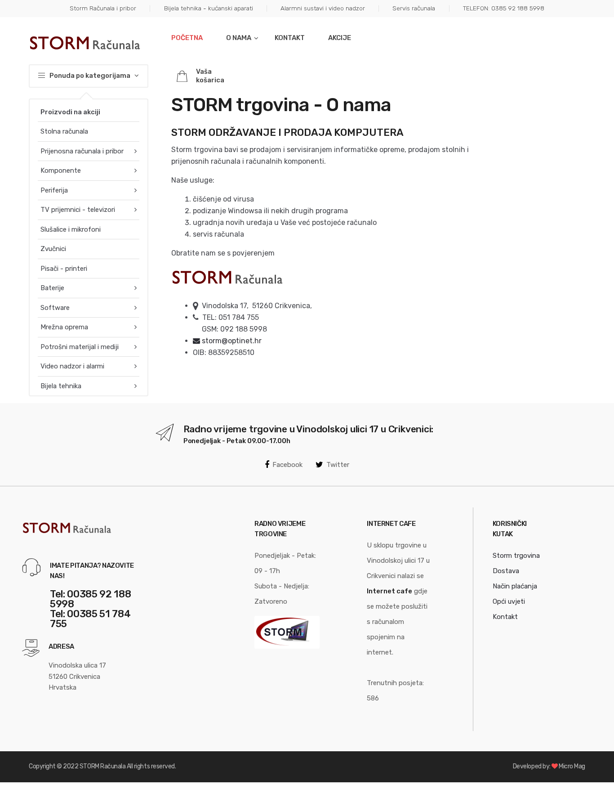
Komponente (60, 170)
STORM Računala (102, 766)
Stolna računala (64, 131)
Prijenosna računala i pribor (82, 151)
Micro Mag (572, 766)
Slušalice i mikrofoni (70, 229)
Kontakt (290, 38)
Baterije (52, 288)
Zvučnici (53, 249)
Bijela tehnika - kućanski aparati (208, 8)
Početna (187, 38)
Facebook (287, 465)
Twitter (337, 465)
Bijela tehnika (60, 386)
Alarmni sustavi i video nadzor (322, 8)
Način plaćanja (515, 586)
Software (55, 308)
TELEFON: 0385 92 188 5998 (503, 8)
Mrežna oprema (64, 327)
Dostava (506, 571)
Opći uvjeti (509, 601)
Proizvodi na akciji (70, 112)
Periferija (54, 190)
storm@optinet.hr (231, 340)
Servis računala (413, 8)
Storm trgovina (516, 556)
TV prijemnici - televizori (77, 210)
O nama (238, 38)
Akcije (339, 38)
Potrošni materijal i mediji (79, 347)
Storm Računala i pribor (103, 8)
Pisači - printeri (63, 269)
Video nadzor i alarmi (72, 366)
